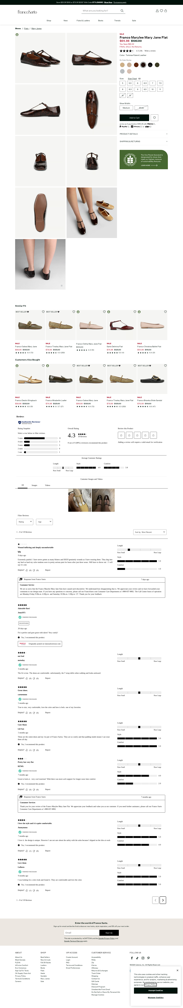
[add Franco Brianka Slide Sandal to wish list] (165, 365)
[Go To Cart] (166, 11)
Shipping (95, 976)
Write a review (150, 51)
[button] (52, 20)
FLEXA (17, 962)
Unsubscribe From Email (101, 989)
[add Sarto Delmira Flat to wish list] (135, 312)
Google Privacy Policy (106, 938)
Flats (42, 970)
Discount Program (98, 987)
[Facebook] (132, 959)
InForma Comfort (21, 965)
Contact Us (96, 979)
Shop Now (108, 2)
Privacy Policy (20, 976)
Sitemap (95, 984)
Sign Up (109, 933)
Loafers (43, 965)
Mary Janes (45, 979)
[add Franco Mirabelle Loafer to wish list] (74, 365)
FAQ (67, 962)
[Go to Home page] (27, 12)
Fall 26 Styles (46, 962)
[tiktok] (137, 959)
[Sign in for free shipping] (157, 11)
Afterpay (95, 968)
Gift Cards (95, 981)
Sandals (44, 976)
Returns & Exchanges (100, 970)
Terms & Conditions (22, 979)
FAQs (94, 960)
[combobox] (103, 11)
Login (68, 960)
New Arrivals (45, 960)
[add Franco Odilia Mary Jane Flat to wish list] (104, 312)
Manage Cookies (98, 995)
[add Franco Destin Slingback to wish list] (43, 365)
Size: (122, 78)
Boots (100, 20)
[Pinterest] (148, 959)
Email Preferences (73, 968)
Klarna (94, 965)
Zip (93, 962)
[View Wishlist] (161, 11)
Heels (43, 973)
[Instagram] (143, 959)
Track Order (96, 973)
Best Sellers (45, 957)
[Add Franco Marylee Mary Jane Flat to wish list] (154, 117)
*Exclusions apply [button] (119, 2)
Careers (18, 981)
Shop (49, 20)
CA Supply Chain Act (23, 973)
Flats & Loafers (83, 20)
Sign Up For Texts (22, 970)
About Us (18, 957)
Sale (134, 20)
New (66, 20)
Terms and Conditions (74, 965)
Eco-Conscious (20, 968)
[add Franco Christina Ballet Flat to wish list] (165, 312)
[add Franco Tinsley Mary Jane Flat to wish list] (74, 312)
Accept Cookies (155, 990)
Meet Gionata (20, 960)
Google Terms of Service (73, 941)
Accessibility (96, 957)
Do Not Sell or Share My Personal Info (106, 992)
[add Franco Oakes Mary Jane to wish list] (43, 312)
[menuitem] (49, 21)
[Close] (177, 970)
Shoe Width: (125, 103)
